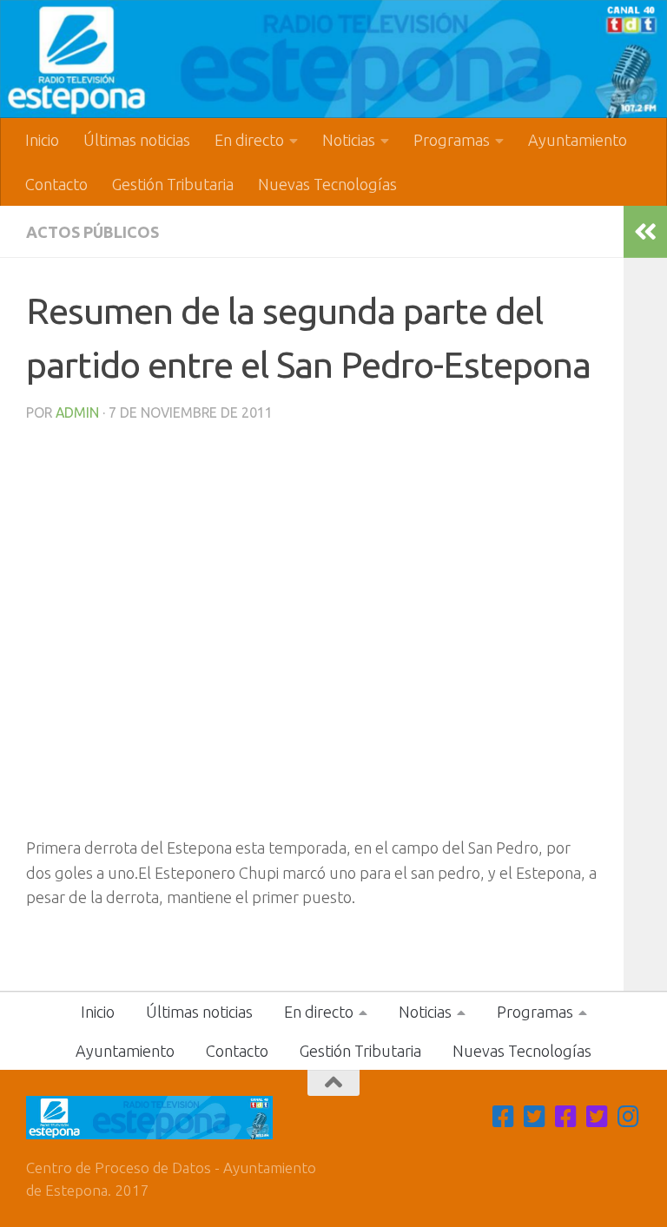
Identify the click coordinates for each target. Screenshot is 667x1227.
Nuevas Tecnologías (327, 184)
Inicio (42, 139)
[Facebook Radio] (566, 1117)
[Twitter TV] (535, 1117)
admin (77, 412)
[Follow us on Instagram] (629, 1117)
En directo (249, 139)
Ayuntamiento (577, 139)
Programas (451, 139)
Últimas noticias (136, 139)
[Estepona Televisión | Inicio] (333, 59)
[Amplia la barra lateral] (645, 232)
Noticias (348, 139)
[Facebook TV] (504, 1117)
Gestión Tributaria (173, 184)
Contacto (56, 184)
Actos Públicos (92, 232)
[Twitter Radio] (597, 1117)
